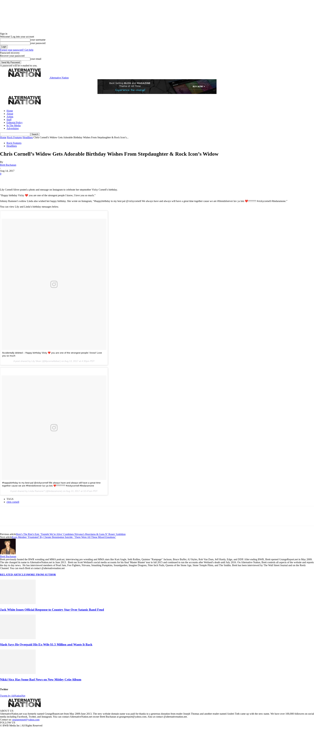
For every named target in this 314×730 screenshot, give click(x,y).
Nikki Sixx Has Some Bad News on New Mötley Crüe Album (40, 679)
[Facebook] (5, 178)
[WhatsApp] (39, 178)
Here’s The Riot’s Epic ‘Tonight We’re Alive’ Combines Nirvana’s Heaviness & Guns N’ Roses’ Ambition (71, 534)
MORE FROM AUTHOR (41, 574)
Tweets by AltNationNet (12, 695)
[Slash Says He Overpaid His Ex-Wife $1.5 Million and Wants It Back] (18, 638)
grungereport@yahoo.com (25, 719)
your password (37, 43)
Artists (10, 116)
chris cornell (13, 502)
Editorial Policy (15, 122)
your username (37, 39)
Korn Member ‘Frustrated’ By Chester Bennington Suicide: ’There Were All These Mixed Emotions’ (64, 537)
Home (10, 110)
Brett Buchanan (8, 165)
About (10, 113)
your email (35, 58)
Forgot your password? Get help (16, 49)
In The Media (14, 125)
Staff (9, 119)
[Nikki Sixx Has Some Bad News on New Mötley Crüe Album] (18, 673)
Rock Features (14, 137)
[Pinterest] (28, 178)
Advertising (13, 128)
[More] (51, 178)
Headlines (28, 137)
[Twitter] (16, 178)
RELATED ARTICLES (13, 574)
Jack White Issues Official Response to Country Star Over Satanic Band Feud (52, 609)
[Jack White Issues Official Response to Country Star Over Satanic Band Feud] (18, 603)
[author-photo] (8, 553)
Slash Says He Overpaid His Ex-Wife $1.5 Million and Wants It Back (46, 644)
